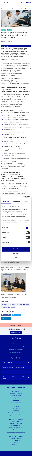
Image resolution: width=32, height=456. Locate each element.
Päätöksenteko (16, 391)
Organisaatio (16, 406)
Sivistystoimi (16, 410)
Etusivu (2, 7)
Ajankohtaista (16, 440)
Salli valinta (16, 253)
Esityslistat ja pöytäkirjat (16, 393)
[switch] (28, 232)
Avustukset (16, 430)
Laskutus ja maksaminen (16, 423)
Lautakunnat (16, 400)
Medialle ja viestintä (16, 438)
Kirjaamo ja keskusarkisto (16, 427)
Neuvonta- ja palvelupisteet (16, 419)
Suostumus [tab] (6, 201)
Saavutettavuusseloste (16, 352)
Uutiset (7, 7)
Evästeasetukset (16, 344)
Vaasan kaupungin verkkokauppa (16, 432)
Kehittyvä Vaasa (16, 444)
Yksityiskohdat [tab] (16, 201)
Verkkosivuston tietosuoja (16, 349)
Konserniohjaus (16, 408)
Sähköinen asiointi (16, 425)
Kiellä (16, 257)
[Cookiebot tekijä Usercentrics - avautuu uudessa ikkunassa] (23, 197)
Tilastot (16, 442)
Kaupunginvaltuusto (16, 395)
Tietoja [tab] (26, 201)
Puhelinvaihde (16, 421)
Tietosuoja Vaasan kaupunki (16, 436)
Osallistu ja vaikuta (16, 402)
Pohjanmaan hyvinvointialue (16, 415)
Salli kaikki (16, 249)
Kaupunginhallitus (16, 398)
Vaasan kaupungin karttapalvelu (16, 346)
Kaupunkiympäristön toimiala (16, 412)
